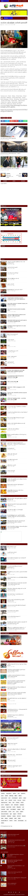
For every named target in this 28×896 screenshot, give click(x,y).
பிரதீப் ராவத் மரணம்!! (11, 760)
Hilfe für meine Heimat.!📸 (12, 381)
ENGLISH (23, 816)
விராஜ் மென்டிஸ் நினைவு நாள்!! (13, 834)
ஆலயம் (2, 795)
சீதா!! (8, 345)
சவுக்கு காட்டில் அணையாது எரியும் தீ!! (14, 872)
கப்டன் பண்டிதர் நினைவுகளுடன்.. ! (14, 616)
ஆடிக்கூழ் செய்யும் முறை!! (12, 267)
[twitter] (20, 1)
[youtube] (24, 1)
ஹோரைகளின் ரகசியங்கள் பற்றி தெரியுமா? (15, 484)
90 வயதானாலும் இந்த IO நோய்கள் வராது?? (15, 417)
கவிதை (2, 800)
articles (19, 813)
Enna (2, 818)
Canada (14, 816)
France (6, 818)
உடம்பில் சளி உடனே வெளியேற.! (13, 428)
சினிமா (10, 802)
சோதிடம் (22, 802)
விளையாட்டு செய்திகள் (4, 813)
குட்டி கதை (19, 800)
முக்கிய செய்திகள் (4, 811)
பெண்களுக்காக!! (10, 448)
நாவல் (12, 804)
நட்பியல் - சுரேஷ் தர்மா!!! (11, 356)
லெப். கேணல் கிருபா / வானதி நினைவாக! (15, 594)
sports (11, 820)
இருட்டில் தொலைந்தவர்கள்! (12, 334)
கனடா (6, 800)
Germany (11, 818)
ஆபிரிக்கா (14, 793)
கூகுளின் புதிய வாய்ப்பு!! (11, 552)
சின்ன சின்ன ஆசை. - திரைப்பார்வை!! (14, 754)
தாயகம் (2, 804)
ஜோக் (11, 813)
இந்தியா (16, 795)
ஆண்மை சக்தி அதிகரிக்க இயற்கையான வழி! (16, 423)
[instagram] (26, 1)
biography (3, 816)
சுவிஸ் (13, 802)
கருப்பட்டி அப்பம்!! (10, 284)
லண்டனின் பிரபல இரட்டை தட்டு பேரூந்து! (15, 509)
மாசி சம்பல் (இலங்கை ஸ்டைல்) (13, 278)
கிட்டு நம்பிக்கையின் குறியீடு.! (13, 610)
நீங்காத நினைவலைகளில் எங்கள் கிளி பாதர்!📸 (16, 845)
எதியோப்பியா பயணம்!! (11, 465)
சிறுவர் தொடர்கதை (4, 802)
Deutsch (19, 816)
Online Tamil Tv (4, 820)
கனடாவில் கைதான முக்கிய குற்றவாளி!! (8, 138)
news (15, 818)
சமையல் (24, 800)
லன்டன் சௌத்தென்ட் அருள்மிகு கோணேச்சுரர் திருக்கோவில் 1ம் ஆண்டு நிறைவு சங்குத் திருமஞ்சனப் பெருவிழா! (16, 682)
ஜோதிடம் (14, 813)
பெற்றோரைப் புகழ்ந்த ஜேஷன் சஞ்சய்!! (14, 765)
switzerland (20, 820)
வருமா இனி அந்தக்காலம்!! (12, 459)
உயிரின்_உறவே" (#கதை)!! (12, 453)
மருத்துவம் (18, 809)
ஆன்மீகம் (6, 795)
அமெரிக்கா (3, 793)
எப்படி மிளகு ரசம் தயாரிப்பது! (12, 272)
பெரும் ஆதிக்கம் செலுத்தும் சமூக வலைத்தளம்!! (16, 557)
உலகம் (5, 117)
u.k (25, 820)
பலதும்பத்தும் (22, 804)
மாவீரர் (23, 809)
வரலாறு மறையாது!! (11, 470)
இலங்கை (20, 795)
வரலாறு (17, 811)
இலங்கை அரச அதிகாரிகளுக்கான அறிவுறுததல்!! (16, 877)
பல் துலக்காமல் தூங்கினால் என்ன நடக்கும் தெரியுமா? (17, 412)
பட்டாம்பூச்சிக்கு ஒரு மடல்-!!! (12, 350)
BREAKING (9, 816)
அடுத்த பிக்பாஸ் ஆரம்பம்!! (12, 743)
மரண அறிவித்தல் (13, 809)
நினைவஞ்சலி (16, 804)
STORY (15, 820)
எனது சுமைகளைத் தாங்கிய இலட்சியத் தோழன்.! (16, 605)
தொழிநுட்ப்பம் (7, 804)
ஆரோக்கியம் (23, 793)
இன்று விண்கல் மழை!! (11, 546)
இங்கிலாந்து (11, 795)
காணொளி (10, 800)
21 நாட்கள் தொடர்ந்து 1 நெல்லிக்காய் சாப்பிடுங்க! (16, 406)
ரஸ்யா (14, 811)
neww (19, 818)
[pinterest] (25, 1)
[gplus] (22, 1)
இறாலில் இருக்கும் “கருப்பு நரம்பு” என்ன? (15, 289)
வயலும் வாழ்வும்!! (10, 339)
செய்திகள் (9, 117)
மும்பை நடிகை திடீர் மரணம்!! (12, 737)
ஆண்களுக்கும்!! (10, 362)
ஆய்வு (19, 793)
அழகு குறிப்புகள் (8, 793)
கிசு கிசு (15, 800)
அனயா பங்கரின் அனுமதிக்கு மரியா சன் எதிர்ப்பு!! (10, 168)
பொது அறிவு (3, 809)
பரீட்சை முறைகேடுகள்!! (11, 883)
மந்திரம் (8, 809)
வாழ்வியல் (21, 811)
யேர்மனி (10, 811)
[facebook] (19, 1)
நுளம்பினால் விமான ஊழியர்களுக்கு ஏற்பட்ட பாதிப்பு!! (10, 153)
